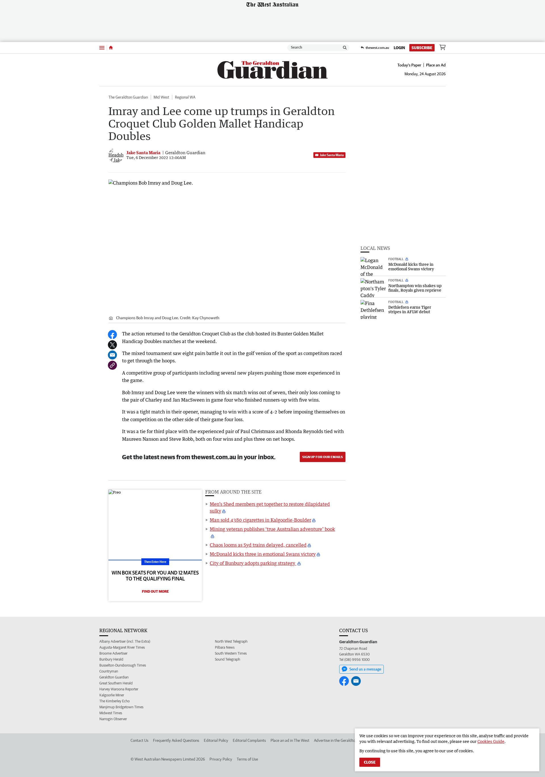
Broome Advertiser (113, 653)
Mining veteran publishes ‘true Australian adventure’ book (272, 529)
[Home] (111, 47)
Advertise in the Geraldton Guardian (343, 740)
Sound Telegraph (227, 659)
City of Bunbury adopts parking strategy (253, 563)
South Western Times (231, 653)
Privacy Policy (220, 759)
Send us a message (365, 669)
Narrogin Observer (113, 719)
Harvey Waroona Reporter (118, 689)
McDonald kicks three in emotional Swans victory (263, 554)
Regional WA (185, 97)
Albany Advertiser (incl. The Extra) (124, 641)
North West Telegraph (231, 641)
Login (399, 47)
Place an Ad (436, 65)
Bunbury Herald (111, 659)
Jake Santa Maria (332, 155)
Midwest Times (110, 713)
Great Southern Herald (116, 683)
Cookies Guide (490, 741)
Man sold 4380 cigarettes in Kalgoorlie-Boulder (260, 520)
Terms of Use (247, 759)
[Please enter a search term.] (345, 47)
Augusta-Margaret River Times (122, 647)
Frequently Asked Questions (176, 740)
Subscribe (422, 47)
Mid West (161, 97)
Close (370, 762)
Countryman (108, 671)
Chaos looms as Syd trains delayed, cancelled (258, 545)
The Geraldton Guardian (128, 97)
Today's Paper (409, 65)
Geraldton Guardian (114, 677)
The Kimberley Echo (114, 701)
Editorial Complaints (249, 740)
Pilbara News (224, 647)
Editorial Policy (216, 740)
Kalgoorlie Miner (111, 695)
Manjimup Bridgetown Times (121, 707)
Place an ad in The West (290, 740)
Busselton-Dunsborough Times (122, 665)
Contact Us (139, 740)
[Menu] (101, 47)
